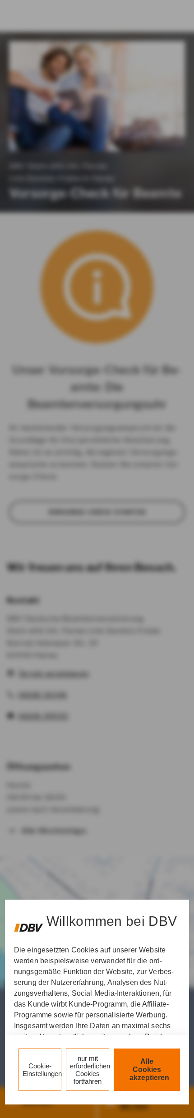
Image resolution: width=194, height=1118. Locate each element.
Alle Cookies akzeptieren (149, 1069)
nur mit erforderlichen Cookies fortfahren (89, 1069)
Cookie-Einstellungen (42, 1069)
